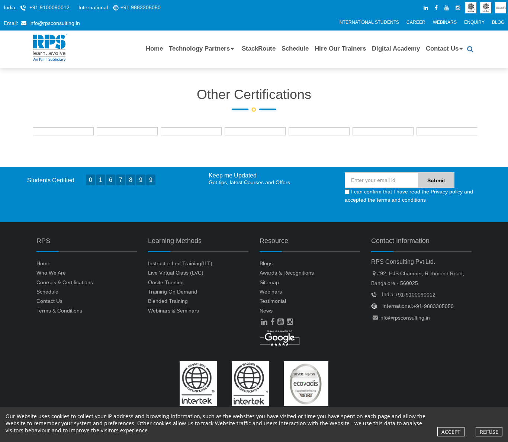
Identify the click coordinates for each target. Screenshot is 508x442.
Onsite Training (166, 282)
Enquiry (474, 22)
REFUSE (489, 431)
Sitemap (269, 282)
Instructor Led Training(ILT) (180, 263)
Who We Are (51, 273)
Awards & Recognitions (287, 273)
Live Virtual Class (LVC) (175, 273)
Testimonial (273, 301)
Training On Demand (172, 292)
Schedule (295, 48)
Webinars (445, 22)
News (266, 311)
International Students (368, 22)
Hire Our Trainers (340, 48)
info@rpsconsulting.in (54, 23)
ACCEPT (450, 431)
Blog (498, 22)
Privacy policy (447, 192)
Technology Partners (199, 48)
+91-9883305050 (433, 306)
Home (154, 48)
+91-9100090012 (415, 295)
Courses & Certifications (64, 282)
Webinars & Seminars (173, 311)
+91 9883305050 (140, 7)
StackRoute (259, 48)
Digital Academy (396, 48)
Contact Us (442, 48)
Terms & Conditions (59, 311)
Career (415, 22)
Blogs (266, 263)
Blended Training (168, 301)
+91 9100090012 (49, 7)
